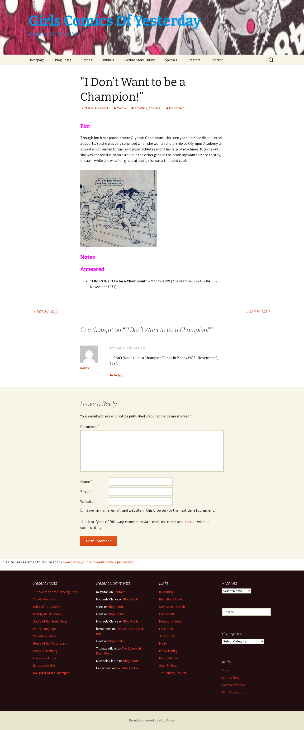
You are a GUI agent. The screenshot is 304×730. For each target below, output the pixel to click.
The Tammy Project (172, 673)
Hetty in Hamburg (45, 651)
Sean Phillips (168, 665)
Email (86, 491)
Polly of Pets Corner (47, 606)
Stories (86, 60)
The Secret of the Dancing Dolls (55, 592)
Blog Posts (63, 60)
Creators (193, 60)
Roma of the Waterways (50, 643)
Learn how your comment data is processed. (98, 562)
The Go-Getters (44, 599)
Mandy (121, 108)
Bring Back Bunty (171, 599)
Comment (89, 426)
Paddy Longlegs (44, 629)
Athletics (141, 108)
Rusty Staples (169, 658)
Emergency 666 (44, 665)
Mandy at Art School (47, 614)
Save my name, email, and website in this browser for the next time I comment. (150, 510)
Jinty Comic (167, 636)
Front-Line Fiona (44, 658)
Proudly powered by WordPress (152, 720)
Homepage (36, 60)
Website (87, 501)
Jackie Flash (261, 311)
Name (86, 481)
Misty (163, 643)
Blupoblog (166, 592)
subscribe (188, 521)
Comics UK (166, 614)
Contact (217, 60)
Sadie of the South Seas (50, 621)
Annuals (108, 60)
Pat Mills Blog (168, 651)
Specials (171, 60)
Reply (118, 375)
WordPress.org (233, 692)
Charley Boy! (42, 311)
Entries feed (231, 677)
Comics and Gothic (172, 606)
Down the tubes (170, 621)
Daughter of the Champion (51, 673)
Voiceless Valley (44, 636)
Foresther (166, 629)
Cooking (155, 108)
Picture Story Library (139, 60)
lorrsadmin (176, 108)
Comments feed (233, 685)
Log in (226, 670)
